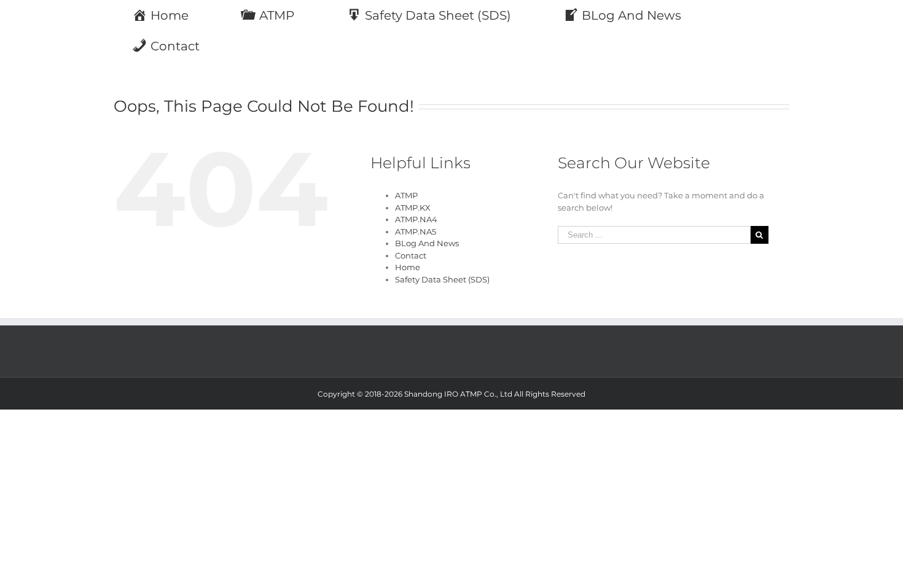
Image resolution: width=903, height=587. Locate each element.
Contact (410, 255)
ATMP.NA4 (416, 219)
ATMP (406, 195)
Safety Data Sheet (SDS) (442, 279)
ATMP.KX (413, 207)
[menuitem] (168, 15)
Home (407, 267)
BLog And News (427, 243)
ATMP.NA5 (415, 231)
